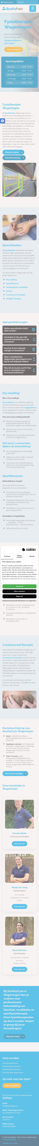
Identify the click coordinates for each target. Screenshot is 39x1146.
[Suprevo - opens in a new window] (29, 549)
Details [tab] (32, 556)
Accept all (19, 586)
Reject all (19, 596)
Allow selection (19, 591)
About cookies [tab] (19, 556)
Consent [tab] (7, 556)
